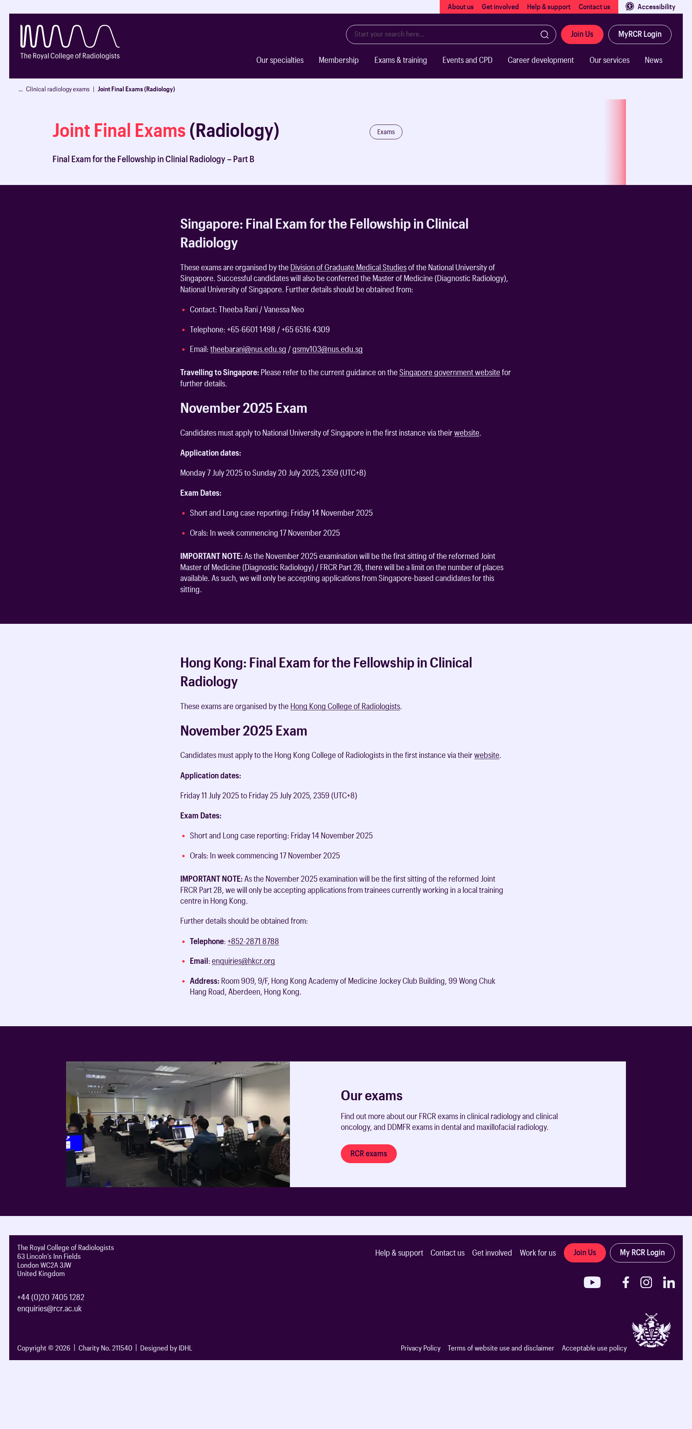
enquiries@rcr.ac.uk (49, 1308)
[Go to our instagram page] (646, 1282)
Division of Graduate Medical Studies (348, 267)
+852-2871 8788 (253, 941)
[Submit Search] (545, 34)
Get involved (500, 6)
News (653, 59)
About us (461, 6)
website (466, 432)
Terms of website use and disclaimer (501, 1348)
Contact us (594, 6)
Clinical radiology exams (58, 88)
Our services (609, 59)
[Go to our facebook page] (626, 1282)
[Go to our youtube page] (592, 1282)
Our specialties (280, 59)
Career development (541, 59)
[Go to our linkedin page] (669, 1282)
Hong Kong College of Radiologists (345, 706)
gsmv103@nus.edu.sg (327, 349)
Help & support (549, 6)
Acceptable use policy (594, 1348)
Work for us (538, 1252)
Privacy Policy (421, 1348)
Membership (339, 59)
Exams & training (400, 59)
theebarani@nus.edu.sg (248, 349)
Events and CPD (468, 59)
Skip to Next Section (38, 204)
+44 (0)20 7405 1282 (50, 1297)
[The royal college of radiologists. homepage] (81, 51)
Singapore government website (449, 372)
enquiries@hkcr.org (243, 960)
